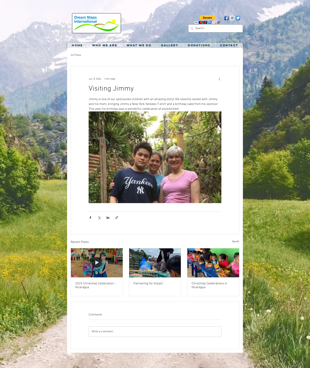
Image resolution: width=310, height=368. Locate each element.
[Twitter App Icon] (238, 18)
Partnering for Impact (148, 283)
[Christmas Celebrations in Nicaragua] (213, 262)
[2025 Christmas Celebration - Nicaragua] (97, 262)
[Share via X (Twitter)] (99, 217)
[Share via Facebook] (90, 217)
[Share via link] (116, 217)
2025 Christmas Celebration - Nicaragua (95, 285)
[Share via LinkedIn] (108, 217)
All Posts (76, 55)
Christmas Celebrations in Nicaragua (209, 285)
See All (235, 241)
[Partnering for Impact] (155, 262)
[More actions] (219, 79)
